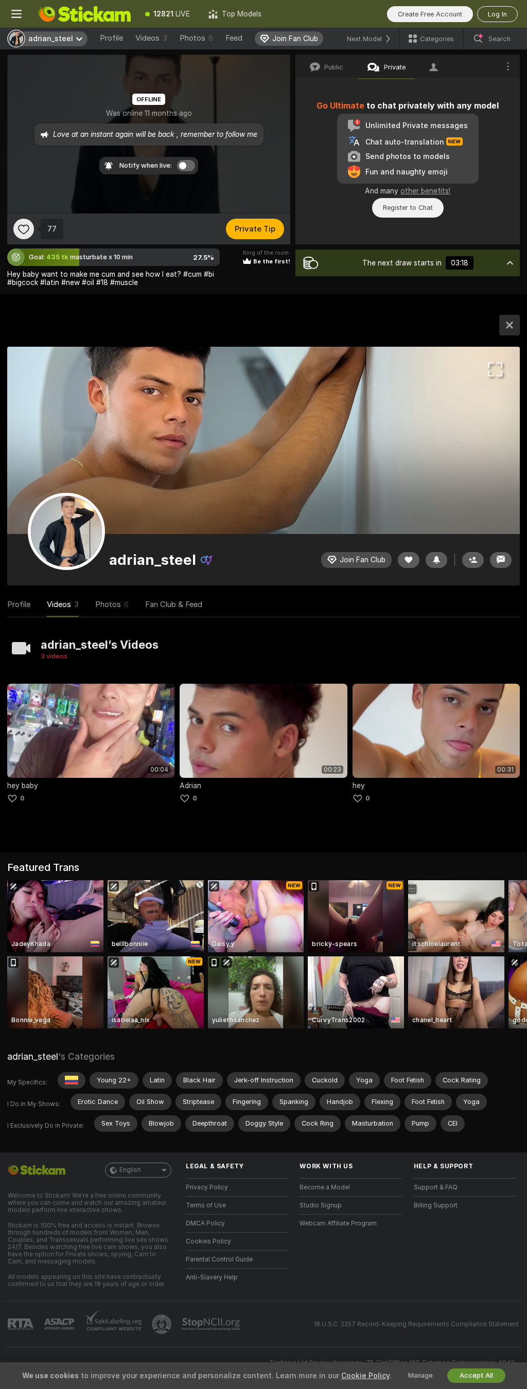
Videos (151, 38)
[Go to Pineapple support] (162, 1324)
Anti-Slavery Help (212, 1277)
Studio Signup (321, 1205)
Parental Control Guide (219, 1259)
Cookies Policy (208, 1241)
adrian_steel (32, 1056)
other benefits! (425, 191)
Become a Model (325, 1187)
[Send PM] (501, 560)
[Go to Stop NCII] (212, 1324)
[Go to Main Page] (84, 14)
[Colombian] (71, 1080)
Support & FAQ (436, 1187)
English (130, 1169)
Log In (497, 14)
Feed (233, 38)
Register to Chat (408, 207)
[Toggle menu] (16, 14)
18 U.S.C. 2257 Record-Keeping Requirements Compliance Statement (416, 1324)
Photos (196, 38)
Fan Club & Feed (173, 604)
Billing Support (436, 1205)
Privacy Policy (207, 1187)
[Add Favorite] (23, 229)
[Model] (509, 325)
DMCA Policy (205, 1223)
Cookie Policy (365, 1376)
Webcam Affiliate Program (338, 1223)
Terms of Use (206, 1205)
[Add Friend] (473, 560)
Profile (111, 38)
